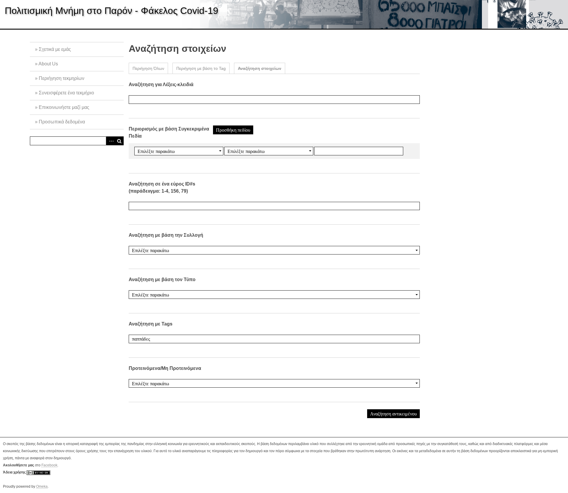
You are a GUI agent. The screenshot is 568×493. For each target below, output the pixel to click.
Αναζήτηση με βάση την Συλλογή (166, 235)
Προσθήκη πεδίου (233, 130)
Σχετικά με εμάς (55, 49)
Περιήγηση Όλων (148, 68)
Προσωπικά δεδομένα (62, 121)
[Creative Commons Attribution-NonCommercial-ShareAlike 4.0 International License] (38, 472)
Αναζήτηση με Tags (150, 323)
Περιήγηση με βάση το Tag (201, 68)
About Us (48, 63)
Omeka (42, 486)
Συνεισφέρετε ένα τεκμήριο (66, 92)
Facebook (49, 465)
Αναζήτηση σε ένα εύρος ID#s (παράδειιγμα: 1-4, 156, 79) (162, 187)
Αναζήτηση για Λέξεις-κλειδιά (161, 84)
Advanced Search (110, 140)
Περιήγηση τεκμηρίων (61, 78)
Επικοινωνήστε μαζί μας (64, 107)
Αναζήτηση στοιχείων (259, 68)
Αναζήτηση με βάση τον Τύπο (162, 279)
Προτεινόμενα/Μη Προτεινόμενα (165, 368)
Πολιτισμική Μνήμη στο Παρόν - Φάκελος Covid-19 (111, 10)
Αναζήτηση (119, 140)
